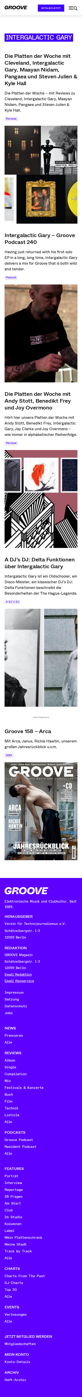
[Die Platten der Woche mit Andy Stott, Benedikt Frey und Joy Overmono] (41, 499)
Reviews (11, 118)
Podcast (11, 277)
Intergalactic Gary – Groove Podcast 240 (40, 238)
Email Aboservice (19, 981)
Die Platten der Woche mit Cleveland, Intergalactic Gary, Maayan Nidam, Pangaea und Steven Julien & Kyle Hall (41, 69)
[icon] (73, 8)
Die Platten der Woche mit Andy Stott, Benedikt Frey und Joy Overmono (38, 401)
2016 (9, 755)
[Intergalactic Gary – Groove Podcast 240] (41, 333)
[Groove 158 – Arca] (41, 811)
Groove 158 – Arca (28, 731)
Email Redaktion (18, 974)
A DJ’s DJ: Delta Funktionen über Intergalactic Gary (40, 563)
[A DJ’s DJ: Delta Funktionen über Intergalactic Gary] (41, 658)
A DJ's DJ (12, 602)
